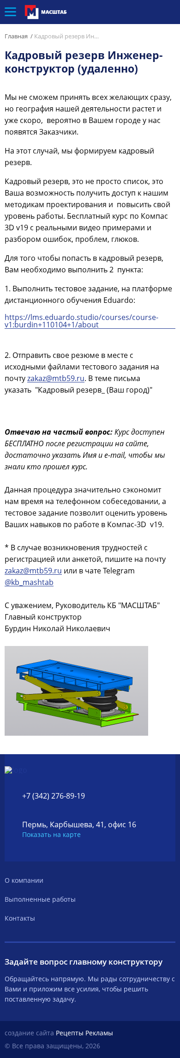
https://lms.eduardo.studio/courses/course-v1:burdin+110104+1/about (81, 321)
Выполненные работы (40, 899)
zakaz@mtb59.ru (55, 378)
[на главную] (48, 12)
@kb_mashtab (29, 582)
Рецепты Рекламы (84, 1033)
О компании (24, 880)
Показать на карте (51, 834)
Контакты (20, 918)
